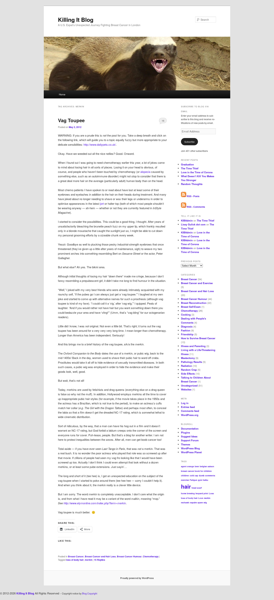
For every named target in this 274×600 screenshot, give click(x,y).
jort (102, 203)
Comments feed (190, 411)
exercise (185, 480)
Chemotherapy (151, 556)
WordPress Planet (191, 452)
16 (163, 120)
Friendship (187, 334)
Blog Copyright (89, 593)
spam (200, 502)
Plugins (185, 432)
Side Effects (188, 373)
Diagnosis (187, 326)
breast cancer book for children (196, 471)
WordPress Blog (190, 448)
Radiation (186, 366)
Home (62, 94)
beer (197, 466)
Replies (99, 559)
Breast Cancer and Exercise (197, 283)
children (185, 475)
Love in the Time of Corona (196, 172)
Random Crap (189, 369)
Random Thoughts (191, 184)
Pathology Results (191, 362)
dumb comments (207, 475)
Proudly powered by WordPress (137, 578)
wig (205, 502)
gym (200, 480)
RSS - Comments (195, 206)
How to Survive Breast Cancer (198, 338)
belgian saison (207, 466)
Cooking (186, 314)
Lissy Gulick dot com (193, 224)
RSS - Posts (192, 196)
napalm (193, 502)
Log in (184, 403)
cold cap (194, 475)
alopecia (145, 172)
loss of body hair (75, 559)
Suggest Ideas (189, 436)
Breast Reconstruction (194, 303)
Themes (185, 444)
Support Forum (190, 440)
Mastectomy (188, 358)
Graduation (187, 164)
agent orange (187, 466)
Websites (186, 389)
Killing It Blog (75, 19)
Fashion (185, 330)
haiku (205, 480)
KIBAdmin (187, 220)
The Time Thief (189, 168)
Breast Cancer (76, 556)
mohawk (185, 502)
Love (200, 498)
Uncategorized (189, 385)
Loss (211, 493)
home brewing (188, 493)
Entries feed (188, 407)
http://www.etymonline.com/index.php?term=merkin (95, 503)
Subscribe (189, 141)
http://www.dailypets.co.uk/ (100, 144)
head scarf (197, 487)
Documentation (190, 428)
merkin (88, 559)
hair (186, 486)
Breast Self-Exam (191, 306)
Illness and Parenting (193, 346)
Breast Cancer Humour (129, 556)
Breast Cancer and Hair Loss (100, 556)
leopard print (202, 493)
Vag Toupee (71, 120)
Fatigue (193, 480)
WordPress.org (189, 415)
